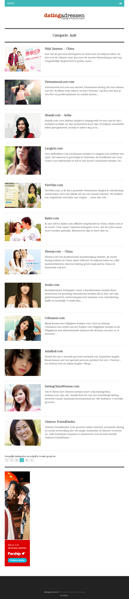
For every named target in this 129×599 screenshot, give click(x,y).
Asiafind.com (54, 351)
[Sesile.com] (23, 296)
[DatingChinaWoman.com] (23, 398)
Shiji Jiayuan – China (59, 48)
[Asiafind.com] (23, 363)
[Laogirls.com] (23, 161)
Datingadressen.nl (51, 592)
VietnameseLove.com (59, 81)
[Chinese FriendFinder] (23, 433)
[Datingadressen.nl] (65, 19)
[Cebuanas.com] (23, 329)
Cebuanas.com (55, 318)
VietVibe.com (54, 185)
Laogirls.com (54, 148)
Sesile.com (52, 284)
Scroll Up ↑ (64, 595)
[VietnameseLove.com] (23, 93)
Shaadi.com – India (58, 115)
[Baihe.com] (23, 229)
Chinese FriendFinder (60, 421)
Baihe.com (52, 218)
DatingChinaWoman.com (62, 386)
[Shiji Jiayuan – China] (23, 59)
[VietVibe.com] (23, 196)
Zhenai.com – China (59, 251)
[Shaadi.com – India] (23, 126)
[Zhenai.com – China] (23, 262)
